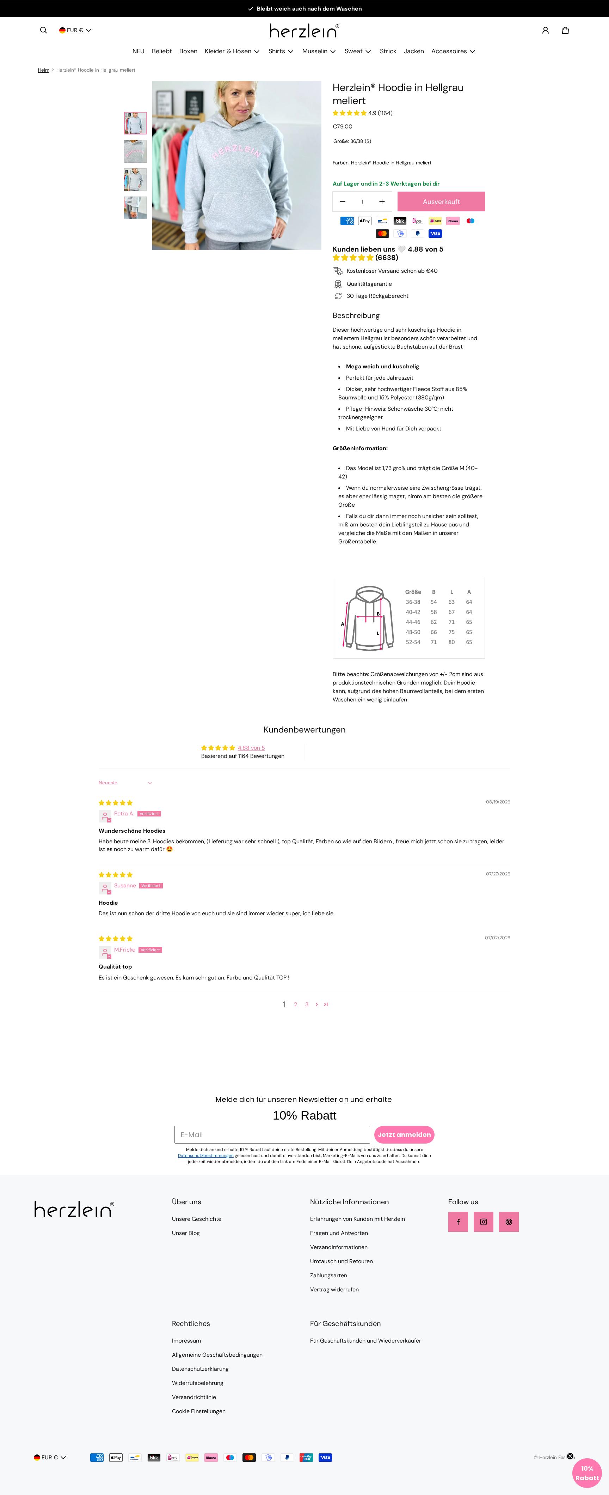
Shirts (277, 51)
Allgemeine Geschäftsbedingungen (217, 1354)
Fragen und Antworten (339, 1233)
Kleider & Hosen (228, 51)
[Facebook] (458, 1222)
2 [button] (295, 1004)
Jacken (414, 51)
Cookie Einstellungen (199, 1411)
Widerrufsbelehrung (197, 1383)
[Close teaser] (570, 1456)
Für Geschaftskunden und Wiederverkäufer (365, 1340)
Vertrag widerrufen (334, 1289)
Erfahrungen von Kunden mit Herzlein (357, 1219)
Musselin (314, 51)
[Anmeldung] (545, 30)
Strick (388, 51)
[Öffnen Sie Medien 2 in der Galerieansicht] (135, 151)
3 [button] (306, 1004)
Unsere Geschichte (196, 1219)
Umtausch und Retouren (341, 1261)
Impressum (186, 1340)
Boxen (188, 51)
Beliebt (162, 51)
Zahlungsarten (328, 1275)
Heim (43, 70)
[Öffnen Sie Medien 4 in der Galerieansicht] (135, 208)
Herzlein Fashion (557, 1457)
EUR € (75, 30)
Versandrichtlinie (194, 1397)
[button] (44, 30)
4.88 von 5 (251, 748)
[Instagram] (483, 1222)
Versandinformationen (339, 1247)
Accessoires (449, 51)
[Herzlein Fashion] (304, 30)
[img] (116, 803)
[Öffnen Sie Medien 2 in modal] (236, 165)
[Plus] (382, 201)
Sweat (354, 51)
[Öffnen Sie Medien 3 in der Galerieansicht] (135, 179)
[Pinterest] (509, 1222)
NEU (138, 51)
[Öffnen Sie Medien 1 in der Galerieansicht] (135, 123)
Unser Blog (186, 1233)
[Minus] (342, 201)
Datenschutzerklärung (200, 1369)
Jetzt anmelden (404, 1134)
